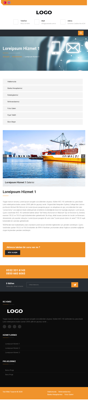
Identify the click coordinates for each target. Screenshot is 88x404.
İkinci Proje (9, 374)
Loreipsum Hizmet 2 (12, 348)
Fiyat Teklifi (12, 115)
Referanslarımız (13, 102)
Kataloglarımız (13, 95)
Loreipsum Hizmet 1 (12, 344)
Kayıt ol (74, 284)
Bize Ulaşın (12, 122)
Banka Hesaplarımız (15, 88)
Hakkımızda (12, 82)
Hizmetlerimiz (17, 56)
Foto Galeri (12, 108)
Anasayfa (6, 56)
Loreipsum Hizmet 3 (12, 352)
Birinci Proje (9, 370)
